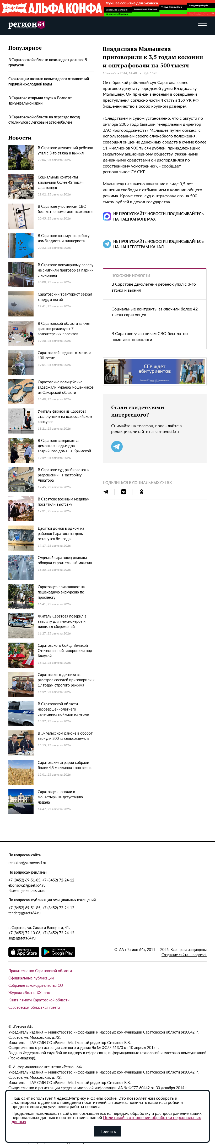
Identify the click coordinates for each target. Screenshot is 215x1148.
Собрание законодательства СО (35, 985)
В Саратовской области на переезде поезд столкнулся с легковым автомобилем (44, 119)
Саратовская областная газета (34, 1007)
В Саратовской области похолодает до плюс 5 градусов (47, 62)
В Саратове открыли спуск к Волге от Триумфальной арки (40, 100)
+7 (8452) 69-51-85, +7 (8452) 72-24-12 (41, 879)
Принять (107, 1131)
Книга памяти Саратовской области (38, 999)
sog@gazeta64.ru (22, 938)
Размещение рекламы (26, 890)
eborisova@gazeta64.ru (27, 885)
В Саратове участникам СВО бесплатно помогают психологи (149, 336)
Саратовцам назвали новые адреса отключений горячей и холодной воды (48, 81)
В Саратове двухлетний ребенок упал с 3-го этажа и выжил (153, 287)
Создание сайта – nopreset (184, 954)
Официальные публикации (31, 977)
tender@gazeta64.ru (24, 912)
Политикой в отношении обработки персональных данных (106, 1119)
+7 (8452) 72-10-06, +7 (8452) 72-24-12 (41, 932)
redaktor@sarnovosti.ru (27, 862)
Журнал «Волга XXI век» (29, 992)
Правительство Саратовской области (40, 970)
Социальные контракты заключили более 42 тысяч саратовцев (154, 312)
